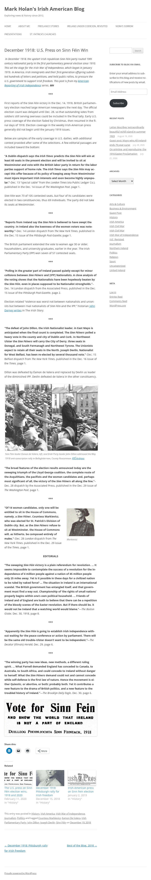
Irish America (48, 813)
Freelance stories (48, 26)
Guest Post (116, 213)
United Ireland (117, 270)
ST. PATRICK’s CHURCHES (43, 34)
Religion (114, 257)
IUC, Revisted (117, 239)
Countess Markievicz (49, 818)
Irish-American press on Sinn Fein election (81, 789)
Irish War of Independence (70, 813)
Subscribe (118, 103)
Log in (113, 292)
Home (7, 26)
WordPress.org (118, 305)
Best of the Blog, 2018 (82, 845)
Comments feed (118, 301)
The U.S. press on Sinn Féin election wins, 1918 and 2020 (18, 791)
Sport (113, 261)
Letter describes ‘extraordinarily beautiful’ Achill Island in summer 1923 (127, 132)
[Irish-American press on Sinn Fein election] (82, 778)
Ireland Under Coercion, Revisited (87, 26)
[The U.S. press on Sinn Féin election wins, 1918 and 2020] (18, 778)
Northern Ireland (119, 248)
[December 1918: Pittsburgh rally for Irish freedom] (50, 778)
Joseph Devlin (47, 822)
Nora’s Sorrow (124, 26)
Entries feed (116, 296)
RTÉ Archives (78, 458)
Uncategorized (117, 265)
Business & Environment (123, 208)
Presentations (13, 34)
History (35, 813)
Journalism (10, 818)
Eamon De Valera (71, 818)
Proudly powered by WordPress (20, 873)
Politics (21, 818)
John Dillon (33, 822)
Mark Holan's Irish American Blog (44, 9)
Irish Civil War (117, 226)
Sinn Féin (61, 822)
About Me (24, 26)
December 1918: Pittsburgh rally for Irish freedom (47, 791)
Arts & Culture (117, 204)
